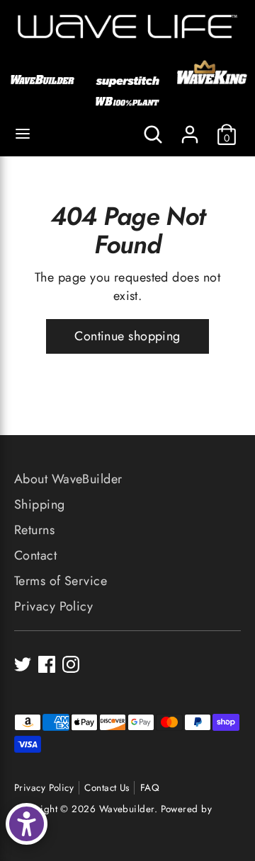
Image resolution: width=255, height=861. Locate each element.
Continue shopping (127, 336)
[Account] (190, 129)
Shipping (39, 504)
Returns (34, 530)
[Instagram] (70, 664)
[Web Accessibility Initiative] (26, 823)
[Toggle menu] (22, 134)
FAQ (149, 787)
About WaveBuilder (68, 479)
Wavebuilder (126, 809)
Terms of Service (60, 581)
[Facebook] (46, 664)
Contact (35, 555)
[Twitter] (22, 664)
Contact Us (107, 787)
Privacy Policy (53, 606)
